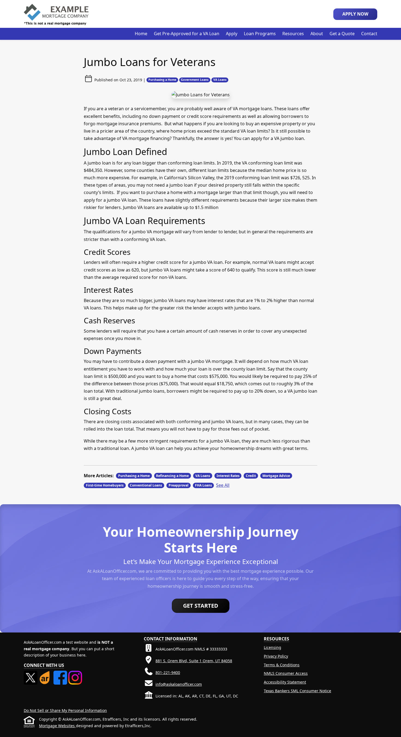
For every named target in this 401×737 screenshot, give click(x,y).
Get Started (200, 605)
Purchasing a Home (162, 80)
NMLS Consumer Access (286, 673)
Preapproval (178, 485)
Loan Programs (260, 34)
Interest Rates (228, 475)
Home (141, 34)
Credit (251, 475)
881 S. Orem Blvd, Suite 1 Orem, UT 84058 (193, 660)
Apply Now (355, 14)
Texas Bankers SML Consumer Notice (297, 690)
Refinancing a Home (172, 475)
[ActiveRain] (45, 673)
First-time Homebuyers (105, 485)
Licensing (272, 647)
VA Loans (219, 80)
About (316, 34)
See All (222, 485)
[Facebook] (60, 673)
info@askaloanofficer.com (178, 684)
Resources (293, 34)
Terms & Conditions (282, 664)
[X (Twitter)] (31, 673)
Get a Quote (342, 34)
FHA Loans (203, 485)
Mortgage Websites (57, 725)
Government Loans (194, 80)
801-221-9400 (167, 672)
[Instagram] (75, 673)
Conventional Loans (146, 485)
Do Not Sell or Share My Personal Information (65, 710)
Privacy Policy (276, 656)
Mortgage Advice (276, 475)
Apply (231, 34)
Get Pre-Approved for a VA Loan (186, 34)
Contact (369, 34)
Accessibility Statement (285, 682)
